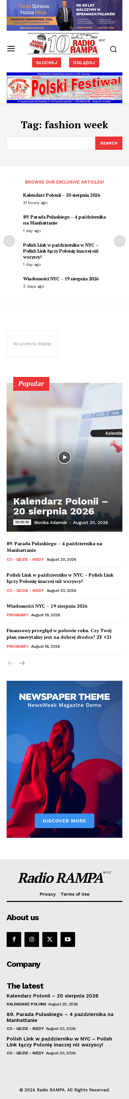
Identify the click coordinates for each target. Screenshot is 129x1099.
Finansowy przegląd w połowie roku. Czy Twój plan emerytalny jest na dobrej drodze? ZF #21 (59, 633)
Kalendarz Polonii (26, 1004)
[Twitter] (49, 939)
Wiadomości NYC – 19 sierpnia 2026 (61, 278)
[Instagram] (31, 939)
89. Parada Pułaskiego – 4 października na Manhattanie (64, 220)
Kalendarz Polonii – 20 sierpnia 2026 (61, 195)
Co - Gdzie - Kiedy (25, 559)
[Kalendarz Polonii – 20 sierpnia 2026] (64, 457)
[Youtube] (68, 939)
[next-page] (120, 241)
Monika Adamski (50, 522)
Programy (17, 615)
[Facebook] (14, 939)
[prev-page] (9, 241)
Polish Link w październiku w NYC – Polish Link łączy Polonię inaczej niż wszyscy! (61, 251)
